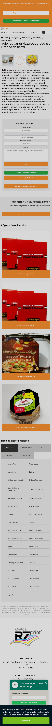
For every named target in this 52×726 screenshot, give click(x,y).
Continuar (26, 721)
